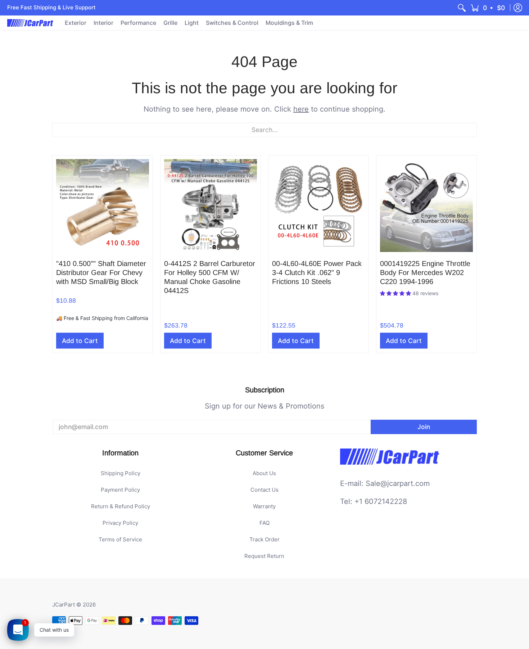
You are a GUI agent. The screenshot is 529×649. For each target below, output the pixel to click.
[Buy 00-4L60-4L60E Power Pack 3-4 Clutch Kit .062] (318, 205)
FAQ (264, 522)
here (301, 109)
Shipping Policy (120, 473)
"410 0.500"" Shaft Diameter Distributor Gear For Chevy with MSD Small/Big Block (101, 272)
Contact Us (264, 489)
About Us (264, 473)
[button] (488, 7)
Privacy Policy (120, 522)
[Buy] (102, 205)
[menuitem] (461, 7)
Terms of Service (120, 539)
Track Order (264, 539)
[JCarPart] (30, 22)
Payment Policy (120, 489)
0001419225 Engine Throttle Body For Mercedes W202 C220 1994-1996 (425, 272)
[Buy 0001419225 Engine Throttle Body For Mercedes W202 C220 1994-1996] (426, 205)
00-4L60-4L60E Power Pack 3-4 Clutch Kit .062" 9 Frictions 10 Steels (317, 272)
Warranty (264, 506)
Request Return (264, 556)
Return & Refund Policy (120, 506)
